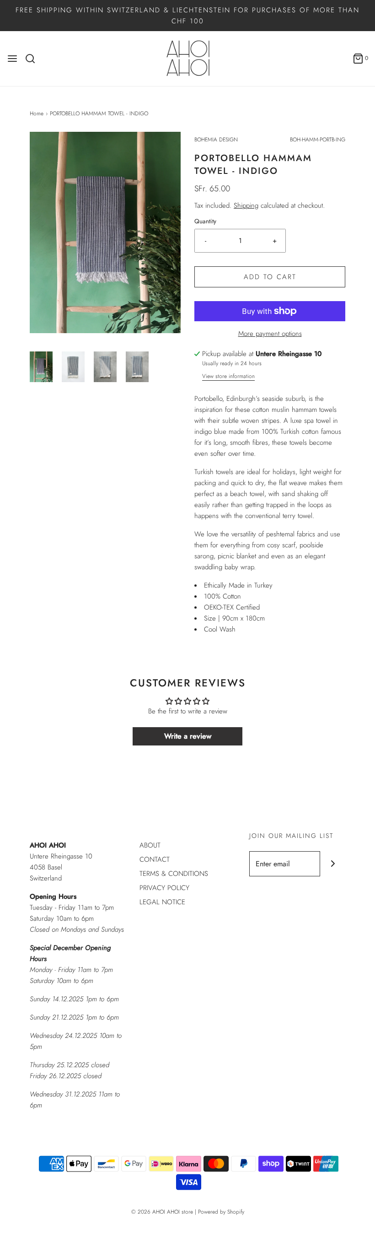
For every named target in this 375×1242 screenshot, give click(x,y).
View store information (228, 376)
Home (36, 113)
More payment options (270, 334)
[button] (41, 366)
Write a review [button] (187, 736)
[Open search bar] (34, 58)
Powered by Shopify (221, 1212)
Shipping (246, 205)
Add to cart (270, 277)
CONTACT (154, 859)
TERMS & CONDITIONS (173, 874)
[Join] (332, 863)
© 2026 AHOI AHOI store (162, 1212)
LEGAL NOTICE (162, 902)
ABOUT (150, 845)
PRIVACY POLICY (164, 888)
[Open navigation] (12, 58)
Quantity (205, 221)
